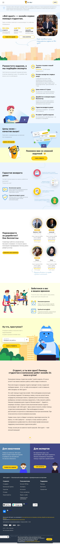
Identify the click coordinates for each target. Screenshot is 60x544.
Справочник (43, 489)
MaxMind (11, 530)
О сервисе (5, 484)
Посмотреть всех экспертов (10, 252)
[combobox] (15, 340)
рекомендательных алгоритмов (32, 541)
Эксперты (22, 486)
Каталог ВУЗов (24, 484)
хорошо (49, 539)
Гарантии (5, 489)
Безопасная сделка (8, 486)
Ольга (37, 260)
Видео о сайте (24, 495)
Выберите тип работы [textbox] (10, 340)
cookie (35, 540)
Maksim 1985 (37, 232)
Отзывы (5, 492)
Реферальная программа (23, 498)
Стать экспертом (27, 36)
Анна (51, 260)
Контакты (43, 486)
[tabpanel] (30, 400)
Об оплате (23, 489)
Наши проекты (7, 495)
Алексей (51, 232)
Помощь (42, 484)
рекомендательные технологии (17, 519)
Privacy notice (4, 536)
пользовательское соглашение (29, 517)
